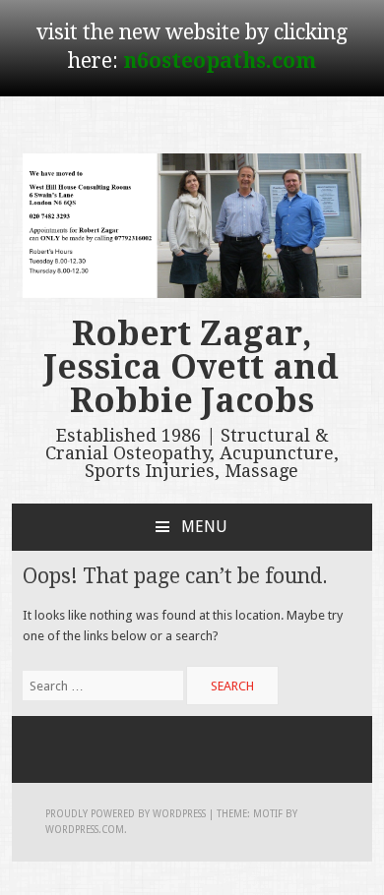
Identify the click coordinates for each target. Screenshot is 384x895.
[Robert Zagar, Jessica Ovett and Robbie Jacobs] (192, 293)
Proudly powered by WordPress (125, 813)
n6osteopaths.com (219, 60)
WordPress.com (84, 829)
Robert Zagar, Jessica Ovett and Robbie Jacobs (191, 367)
